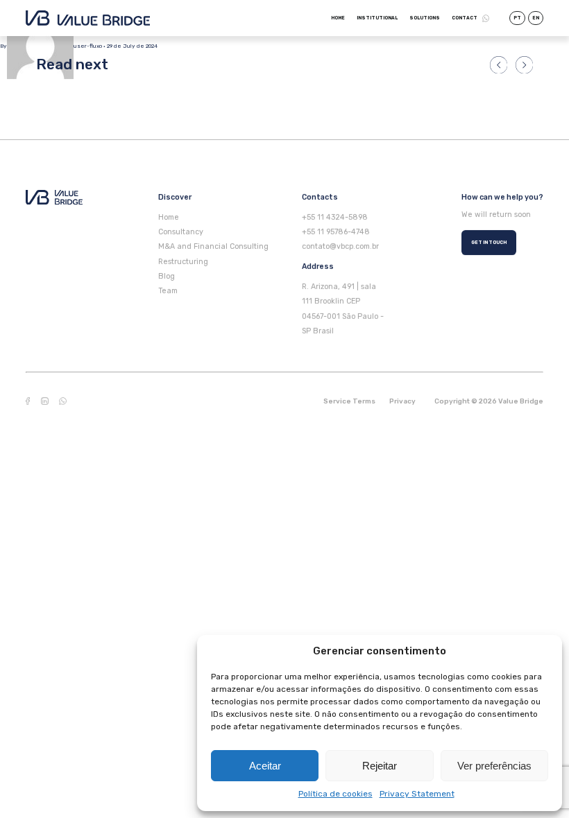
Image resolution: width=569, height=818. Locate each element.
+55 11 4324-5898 (335, 216)
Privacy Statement (417, 794)
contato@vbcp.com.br (340, 246)
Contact (464, 18)
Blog (166, 276)
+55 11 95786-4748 (336, 231)
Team (168, 290)
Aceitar (265, 766)
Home (338, 18)
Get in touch (489, 242)
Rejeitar (379, 766)
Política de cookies (335, 794)
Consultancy (180, 231)
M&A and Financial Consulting (213, 246)
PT (517, 18)
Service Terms (349, 401)
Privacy (402, 401)
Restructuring (183, 261)
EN (535, 18)
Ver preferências (494, 766)
